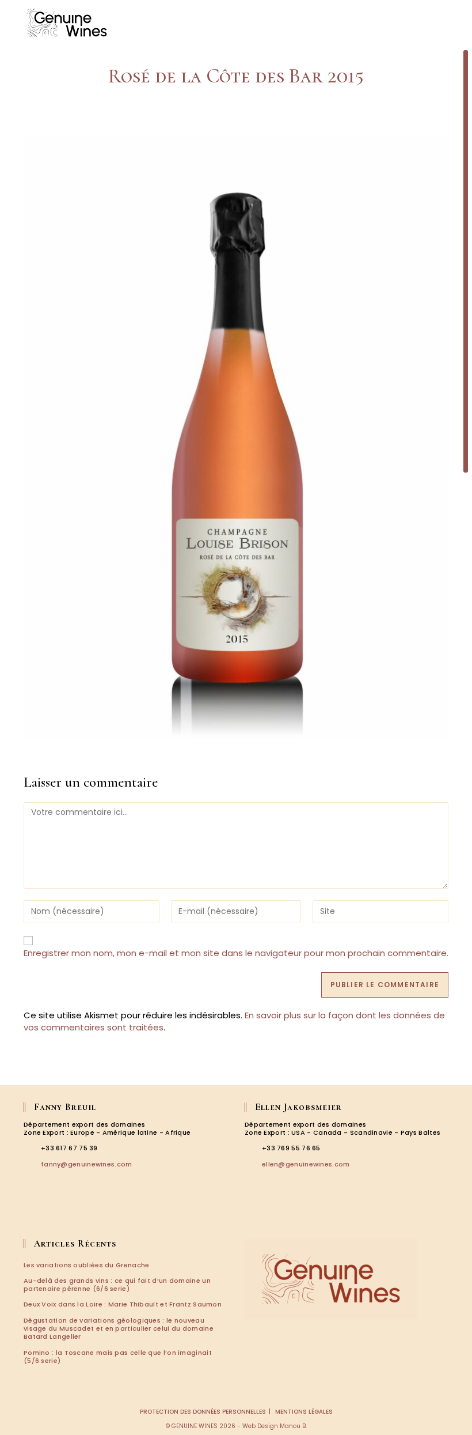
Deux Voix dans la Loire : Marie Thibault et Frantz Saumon (123, 1304)
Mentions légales (304, 1411)
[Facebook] (31, 1214)
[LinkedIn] (64, 1214)
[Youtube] (80, 1214)
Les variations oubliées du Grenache (87, 1265)
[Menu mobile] (449, 23)
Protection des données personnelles (203, 1411)
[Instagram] (47, 1214)
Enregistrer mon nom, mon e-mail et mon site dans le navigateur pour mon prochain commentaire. (236, 953)
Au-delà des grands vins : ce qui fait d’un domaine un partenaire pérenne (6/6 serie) (117, 1284)
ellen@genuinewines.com (306, 1164)
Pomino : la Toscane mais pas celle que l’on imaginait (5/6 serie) (118, 1356)
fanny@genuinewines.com (86, 1164)
